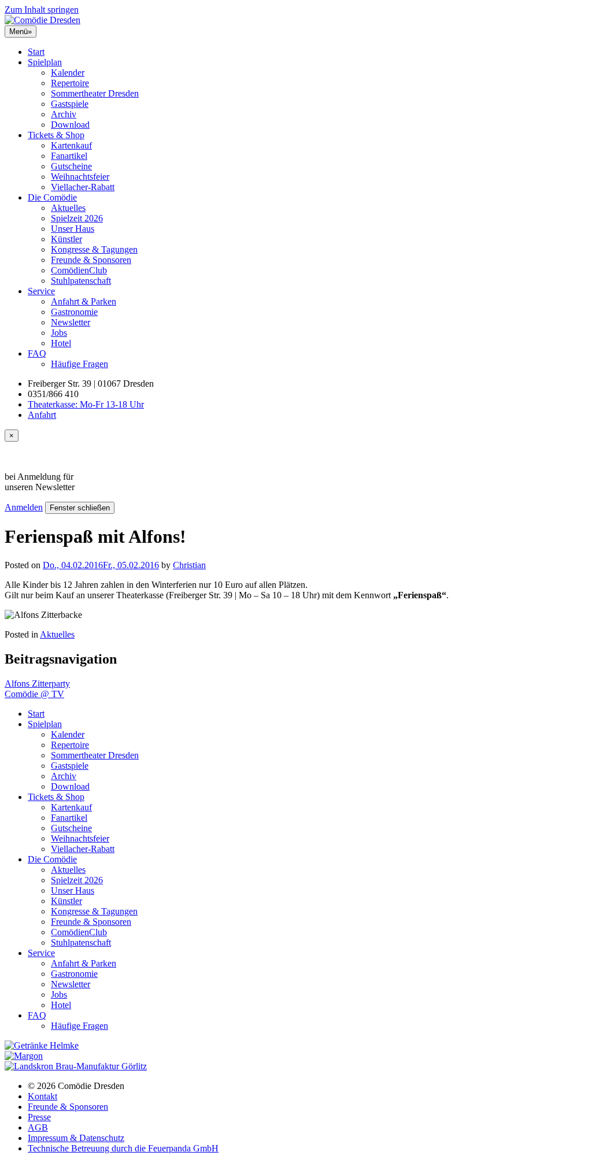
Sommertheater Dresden (95, 93)
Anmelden (24, 507)
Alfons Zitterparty (37, 683)
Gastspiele (69, 104)
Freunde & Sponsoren (91, 260)
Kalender (67, 72)
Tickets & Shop (56, 135)
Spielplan (45, 62)
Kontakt (42, 1096)
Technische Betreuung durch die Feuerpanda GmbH (123, 1148)
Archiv (63, 114)
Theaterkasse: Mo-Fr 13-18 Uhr (86, 404)
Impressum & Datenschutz (76, 1138)
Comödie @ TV (34, 694)
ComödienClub (79, 270)
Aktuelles (68, 208)
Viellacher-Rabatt (82, 187)
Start (36, 52)
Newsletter (70, 322)
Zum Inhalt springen (42, 9)
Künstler (66, 239)
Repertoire (70, 83)
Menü (20, 31)
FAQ (37, 353)
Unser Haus (72, 229)
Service (41, 291)
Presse (39, 1117)
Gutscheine (71, 166)
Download (70, 124)
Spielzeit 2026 (77, 218)
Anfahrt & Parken (83, 301)
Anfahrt (42, 415)
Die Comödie (52, 197)
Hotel (61, 343)
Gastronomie (74, 312)
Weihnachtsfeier (80, 177)
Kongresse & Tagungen (94, 249)
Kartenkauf (71, 145)
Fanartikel (69, 156)
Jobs (59, 333)
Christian (189, 565)
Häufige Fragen (79, 364)
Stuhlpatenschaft (81, 281)
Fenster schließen (80, 507)
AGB (38, 1127)
